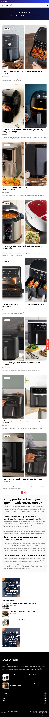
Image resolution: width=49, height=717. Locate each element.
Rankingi (19, 685)
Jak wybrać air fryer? (44, 715)
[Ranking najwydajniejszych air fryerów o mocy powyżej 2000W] (11, 637)
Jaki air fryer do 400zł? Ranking (18, 620)
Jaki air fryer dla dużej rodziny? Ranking (40, 712)
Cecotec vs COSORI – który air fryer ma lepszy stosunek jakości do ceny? (24, 189)
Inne (24, 703)
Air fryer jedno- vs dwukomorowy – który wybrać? (23, 603)
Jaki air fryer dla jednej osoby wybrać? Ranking (22, 611)
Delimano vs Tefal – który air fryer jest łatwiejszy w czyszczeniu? (22, 247)
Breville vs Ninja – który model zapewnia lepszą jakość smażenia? (23, 305)
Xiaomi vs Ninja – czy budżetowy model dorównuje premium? (22, 480)
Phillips (24, 700)
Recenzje (24, 696)
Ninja (24, 698)
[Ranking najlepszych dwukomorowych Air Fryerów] (11, 587)
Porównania (26, 15)
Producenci (7, 28)
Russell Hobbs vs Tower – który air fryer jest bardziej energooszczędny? (22, 131)
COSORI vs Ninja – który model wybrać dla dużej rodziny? (21, 364)
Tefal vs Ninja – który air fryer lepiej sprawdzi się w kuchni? (22, 422)
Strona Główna (16, 15)
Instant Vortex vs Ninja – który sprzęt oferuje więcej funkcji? (22, 72)
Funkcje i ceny (20, 677)
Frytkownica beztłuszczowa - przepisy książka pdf (38, 713)
